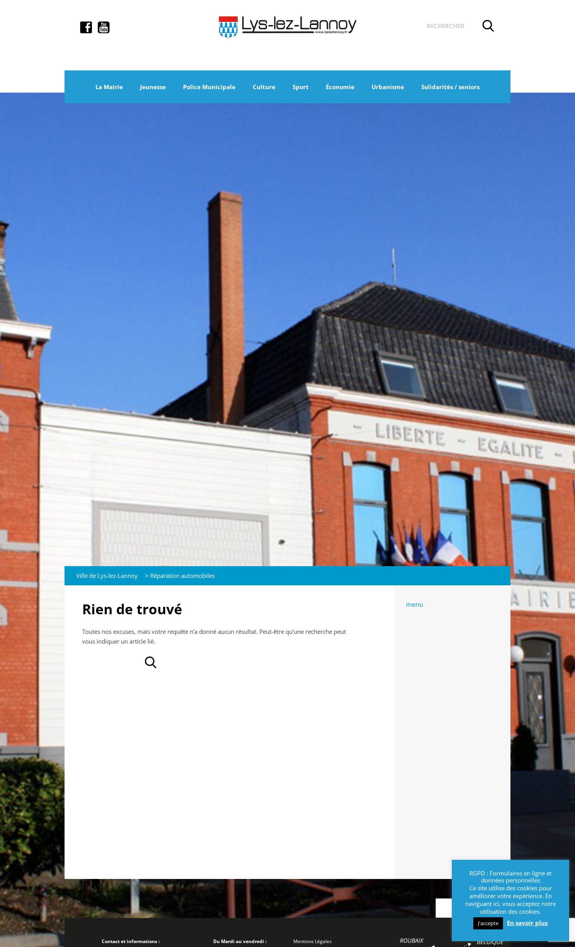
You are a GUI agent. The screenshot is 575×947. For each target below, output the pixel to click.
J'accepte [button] (488, 923)
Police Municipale (209, 87)
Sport (301, 87)
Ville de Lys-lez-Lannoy (107, 575)
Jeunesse (153, 87)
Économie (340, 87)
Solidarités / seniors (450, 87)
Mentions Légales (312, 941)
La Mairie (109, 87)
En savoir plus (527, 923)
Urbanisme (388, 87)
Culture (264, 87)
